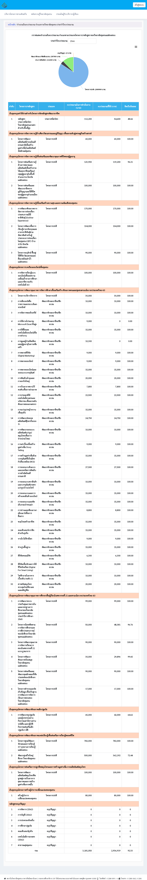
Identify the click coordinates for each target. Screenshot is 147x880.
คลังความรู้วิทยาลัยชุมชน (41, 14)
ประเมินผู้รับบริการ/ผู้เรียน (67, 14)
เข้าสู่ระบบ (139, 4)
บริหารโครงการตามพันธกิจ (15, 14)
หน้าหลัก (11, 24)
